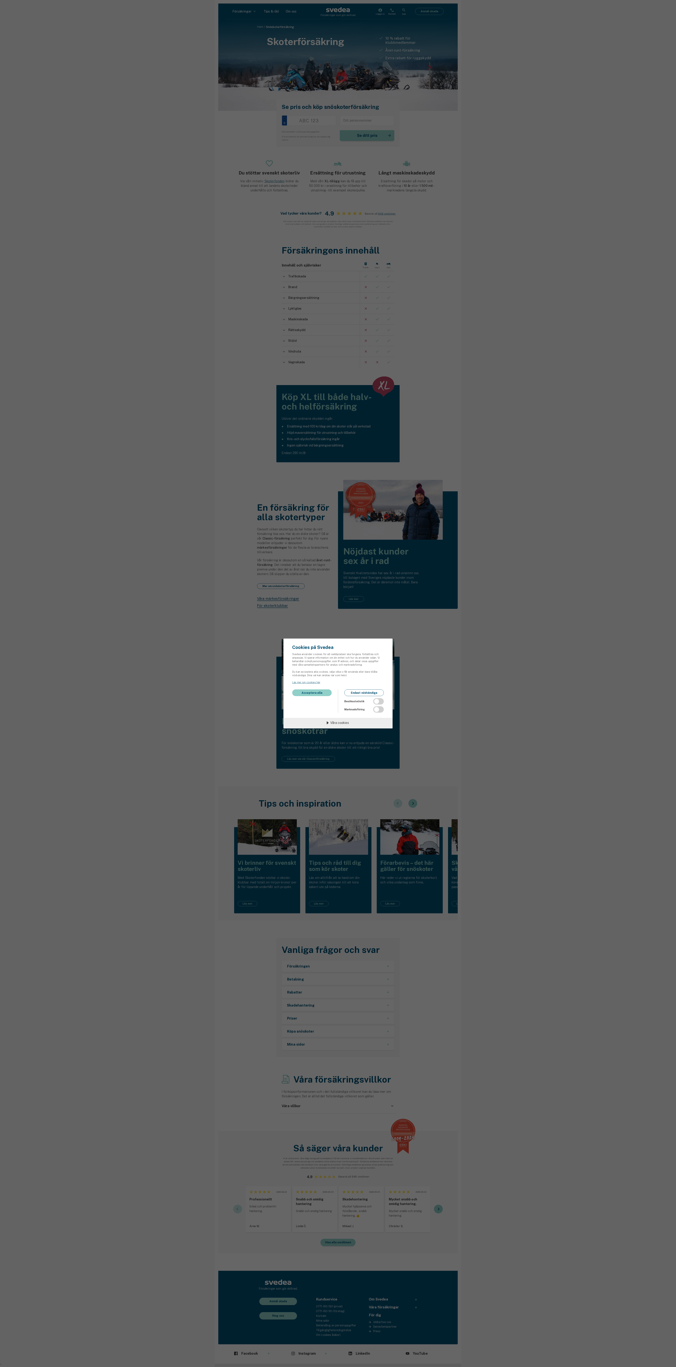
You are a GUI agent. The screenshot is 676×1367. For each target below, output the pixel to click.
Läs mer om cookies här (306, 682)
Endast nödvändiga (364, 692)
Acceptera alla (312, 692)
